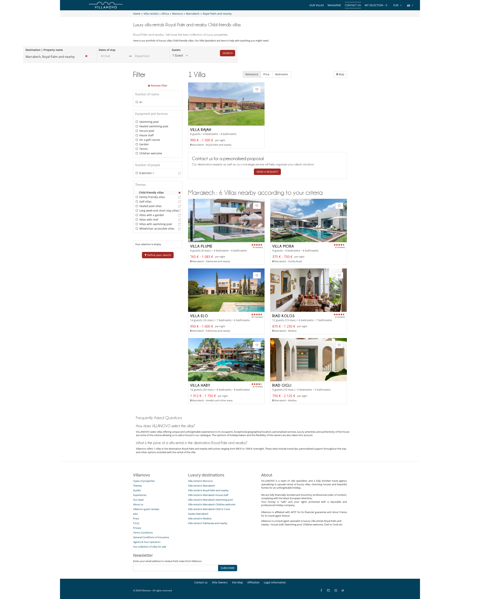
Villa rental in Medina (199, 518)
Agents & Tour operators (146, 542)
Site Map (237, 582)
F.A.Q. (136, 523)
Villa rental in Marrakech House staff (208, 495)
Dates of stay (107, 50)
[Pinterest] (336, 590)
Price (266, 74)
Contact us (353, 5)
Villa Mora (283, 246)
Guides (137, 490)
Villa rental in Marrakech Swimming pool (210, 499)
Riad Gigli (281, 385)
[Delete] (179, 192)
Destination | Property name (44, 50)
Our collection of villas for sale (149, 546)
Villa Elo (199, 316)
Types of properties (144, 481)
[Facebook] (321, 590)
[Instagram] (328, 590)
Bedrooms (282, 74)
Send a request (267, 171)
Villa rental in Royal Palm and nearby (208, 490)
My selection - (376, 5)
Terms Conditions (143, 532)
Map (341, 74)
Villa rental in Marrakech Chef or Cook (209, 509)
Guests (176, 50)
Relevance (251, 74)
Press (136, 518)
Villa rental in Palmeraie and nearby (207, 523)
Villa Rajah (200, 129)
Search (227, 53)
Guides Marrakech (198, 513)
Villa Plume (201, 246)
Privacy (137, 528)
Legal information (275, 582)
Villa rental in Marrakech (201, 485)
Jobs (135, 513)
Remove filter (158, 85)
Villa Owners (220, 582)
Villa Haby (200, 385)
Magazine (334, 5)
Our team (138, 499)
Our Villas (316, 5)
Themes (137, 485)
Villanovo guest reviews (146, 509)
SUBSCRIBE (228, 568)
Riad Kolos (283, 316)
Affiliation (253, 582)
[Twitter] (343, 590)
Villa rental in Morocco (200, 481)
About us (138, 504)
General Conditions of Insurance (151, 537)
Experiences (139, 495)
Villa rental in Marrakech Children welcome (211, 504)
